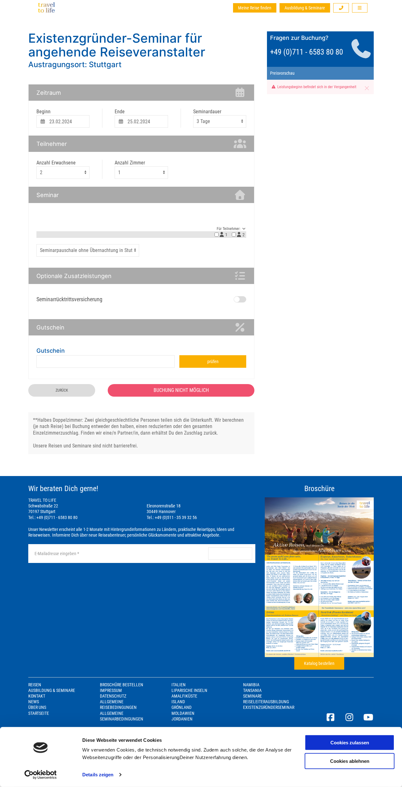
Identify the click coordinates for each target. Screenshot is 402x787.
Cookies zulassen (349, 742)
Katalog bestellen (319, 663)
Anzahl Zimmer (130, 163)
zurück (62, 390)
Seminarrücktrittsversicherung (69, 299)
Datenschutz (113, 696)
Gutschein (50, 350)
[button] (341, 8)
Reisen (34, 684)
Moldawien (182, 713)
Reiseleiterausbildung (266, 701)
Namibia (251, 684)
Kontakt (36, 696)
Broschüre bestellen (121, 684)
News (33, 701)
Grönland (181, 707)
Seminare (252, 696)
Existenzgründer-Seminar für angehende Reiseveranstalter (116, 45)
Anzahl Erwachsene (56, 163)
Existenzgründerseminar (268, 707)
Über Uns (37, 707)
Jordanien (182, 718)
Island (178, 701)
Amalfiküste (184, 696)
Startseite (38, 713)
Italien (178, 684)
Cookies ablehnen (349, 760)
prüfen (213, 361)
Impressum (111, 690)
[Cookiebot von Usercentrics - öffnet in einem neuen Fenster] (40, 774)
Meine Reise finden (254, 7)
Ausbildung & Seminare (305, 7)
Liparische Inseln (189, 690)
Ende (120, 112)
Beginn (43, 112)
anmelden (230, 553)
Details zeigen (97, 774)
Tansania (252, 690)
